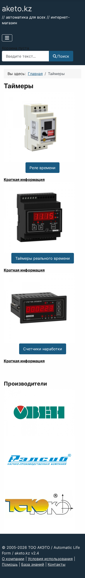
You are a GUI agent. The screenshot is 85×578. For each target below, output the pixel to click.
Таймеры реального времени (42, 258)
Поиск (63, 56)
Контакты (56, 564)
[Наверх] (76, 569)
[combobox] (25, 56)
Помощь (10, 564)
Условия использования (50, 558)
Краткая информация (24, 179)
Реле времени (42, 167)
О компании (13, 558)
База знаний (32, 564)
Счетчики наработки (42, 349)
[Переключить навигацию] (7, 37)
